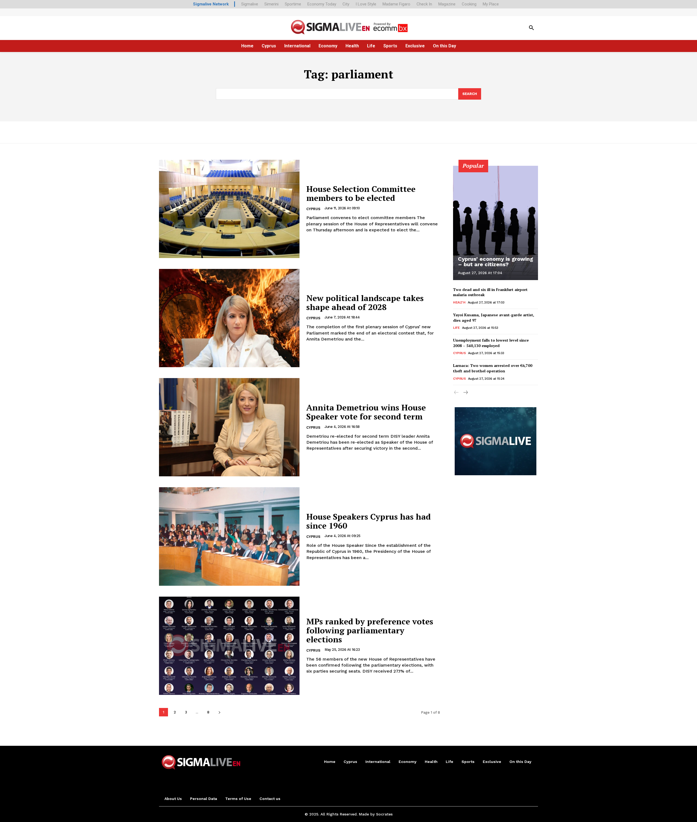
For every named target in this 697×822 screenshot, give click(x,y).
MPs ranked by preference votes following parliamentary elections (369, 630)
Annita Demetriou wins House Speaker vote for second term (366, 412)
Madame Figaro (396, 4)
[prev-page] (456, 392)
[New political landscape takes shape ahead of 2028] (229, 318)
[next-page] (219, 712)
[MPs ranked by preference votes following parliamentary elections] (229, 646)
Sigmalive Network (211, 4)
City (346, 4)
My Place (491, 4)
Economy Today (321, 4)
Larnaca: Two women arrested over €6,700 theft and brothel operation (492, 368)
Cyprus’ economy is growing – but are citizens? (495, 262)
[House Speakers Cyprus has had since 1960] (229, 536)
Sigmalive (249, 4)
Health (459, 302)
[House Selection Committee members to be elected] (229, 209)
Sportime (293, 4)
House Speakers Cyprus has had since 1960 (368, 521)
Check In (424, 4)
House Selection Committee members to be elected (360, 193)
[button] (531, 28)
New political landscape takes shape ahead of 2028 (365, 302)
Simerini (271, 4)
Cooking (469, 4)
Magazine (447, 4)
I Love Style (366, 4)
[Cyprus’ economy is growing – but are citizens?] (495, 223)
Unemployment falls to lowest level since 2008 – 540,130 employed (491, 343)
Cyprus (313, 209)
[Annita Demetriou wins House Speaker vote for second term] (229, 427)
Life (456, 328)
